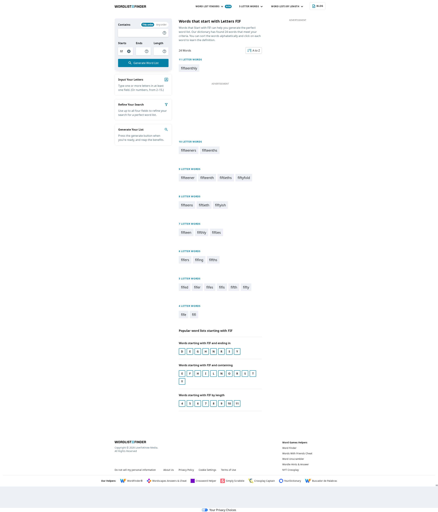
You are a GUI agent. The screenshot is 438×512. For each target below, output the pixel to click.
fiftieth (204, 205)
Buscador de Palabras (324, 480)
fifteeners (188, 150)
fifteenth (207, 177)
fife (183, 314)
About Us (168, 469)
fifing (199, 260)
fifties (216, 232)
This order (147, 24)
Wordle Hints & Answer (295, 464)
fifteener (188, 177)
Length (158, 43)
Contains (124, 25)
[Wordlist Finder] (130, 442)
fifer (197, 287)
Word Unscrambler (293, 458)
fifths (213, 260)
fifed (184, 287)
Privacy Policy (186, 469)
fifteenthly (189, 68)
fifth (234, 287)
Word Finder (289, 448)
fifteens (187, 205)
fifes (209, 287)
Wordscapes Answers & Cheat (169, 480)
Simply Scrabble (235, 480)
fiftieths (226, 177)
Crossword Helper (206, 480)
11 (237, 403)
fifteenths (209, 150)
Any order (161, 24)
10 (229, 403)
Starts (122, 43)
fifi (194, 314)
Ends (139, 43)
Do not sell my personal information (135, 469)
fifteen (186, 232)
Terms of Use (228, 469)
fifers (185, 260)
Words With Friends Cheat (297, 453)
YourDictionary (292, 480)
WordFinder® (135, 480)
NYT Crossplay (290, 469)
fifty (246, 287)
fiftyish (220, 205)
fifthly (201, 232)
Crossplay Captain (264, 480)
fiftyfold (244, 177)
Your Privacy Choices (222, 510)
